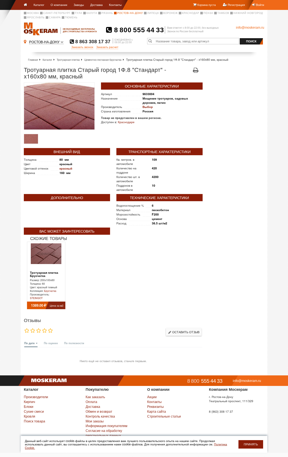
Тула (78, 13)
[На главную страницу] (27, 5)
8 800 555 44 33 (138, 30)
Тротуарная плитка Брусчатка (44, 274)
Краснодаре (126, 122)
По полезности (74, 343)
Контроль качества (100, 416)
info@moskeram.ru (250, 27)
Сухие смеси (34, 411)
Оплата (91, 401)
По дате (29, 343)
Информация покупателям (106, 425)
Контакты (115, 5)
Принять (251, 444)
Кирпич (29, 401)
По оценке (51, 343)
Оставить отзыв (185, 332)
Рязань (107, 13)
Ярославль (36, 17)
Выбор (148, 107)
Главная (33, 59)
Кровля (29, 416)
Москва (33, 13)
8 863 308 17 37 (92, 41)
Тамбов (223, 13)
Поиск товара (34, 421)
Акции (152, 396)
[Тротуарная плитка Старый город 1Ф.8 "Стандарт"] (59, 106)
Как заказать (95, 396)
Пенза (208, 13)
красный (65, 168)
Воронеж (170, 13)
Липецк (153, 13)
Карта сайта (156, 411)
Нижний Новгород (248, 13)
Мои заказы (95, 421)
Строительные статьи (164, 416)
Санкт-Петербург (57, 13)
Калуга (91, 13)
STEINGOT (36, 298)
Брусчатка (50, 291)
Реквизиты (155, 406)
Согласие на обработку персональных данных (104, 433)
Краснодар (190, 13)
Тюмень (71, 17)
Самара (55, 17)
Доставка (96, 5)
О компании (59, 5)
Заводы (79, 5)
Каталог (39, 5)
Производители (36, 396)
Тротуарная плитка (68, 59)
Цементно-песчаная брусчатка (102, 59)
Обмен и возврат (99, 411)
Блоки (28, 406)
